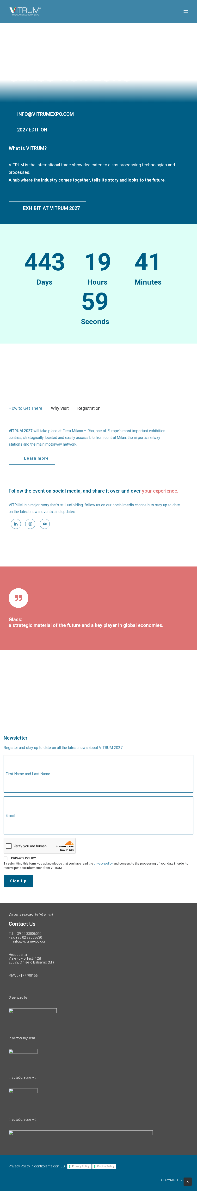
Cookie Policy (105, 1166)
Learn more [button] (36, 458)
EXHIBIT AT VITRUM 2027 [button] (51, 208)
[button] (186, 11)
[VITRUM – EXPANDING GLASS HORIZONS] (25, 11)
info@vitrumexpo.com (30, 941)
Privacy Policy (81, 1166)
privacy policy (103, 863)
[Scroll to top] (188, 1181)
